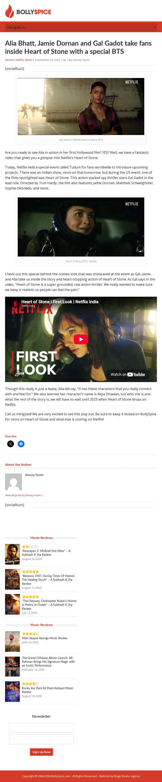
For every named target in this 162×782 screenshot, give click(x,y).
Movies (9, 60)
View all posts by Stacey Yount (24, 495)
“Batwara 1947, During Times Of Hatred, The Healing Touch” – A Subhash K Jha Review (48, 580)
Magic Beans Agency (127, 776)
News (28, 60)
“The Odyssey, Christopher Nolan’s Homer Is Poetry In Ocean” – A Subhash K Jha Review (49, 605)
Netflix (20, 60)
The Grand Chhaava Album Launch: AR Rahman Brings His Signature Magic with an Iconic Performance (48, 662)
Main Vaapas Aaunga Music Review (45, 638)
